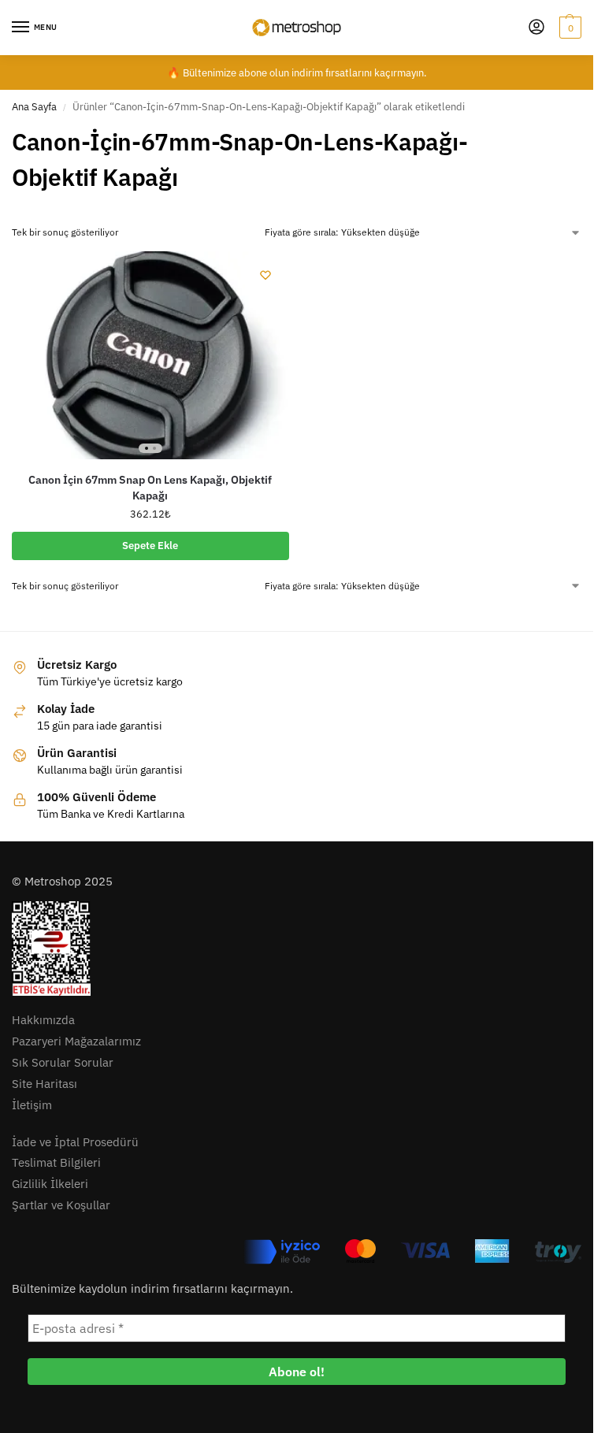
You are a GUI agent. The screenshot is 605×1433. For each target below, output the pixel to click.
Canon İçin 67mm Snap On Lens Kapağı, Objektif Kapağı (150, 488)
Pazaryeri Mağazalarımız (76, 1041)
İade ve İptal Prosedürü (75, 1141)
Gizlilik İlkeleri (50, 1183)
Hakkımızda (43, 1019)
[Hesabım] (536, 28)
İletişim (32, 1104)
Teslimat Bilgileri (56, 1162)
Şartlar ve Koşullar (61, 1204)
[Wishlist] (265, 275)
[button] (568, 28)
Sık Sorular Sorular (62, 1062)
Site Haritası (44, 1083)
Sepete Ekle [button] (150, 545)
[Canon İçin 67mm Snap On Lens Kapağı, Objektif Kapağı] (150, 355)
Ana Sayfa (34, 106)
